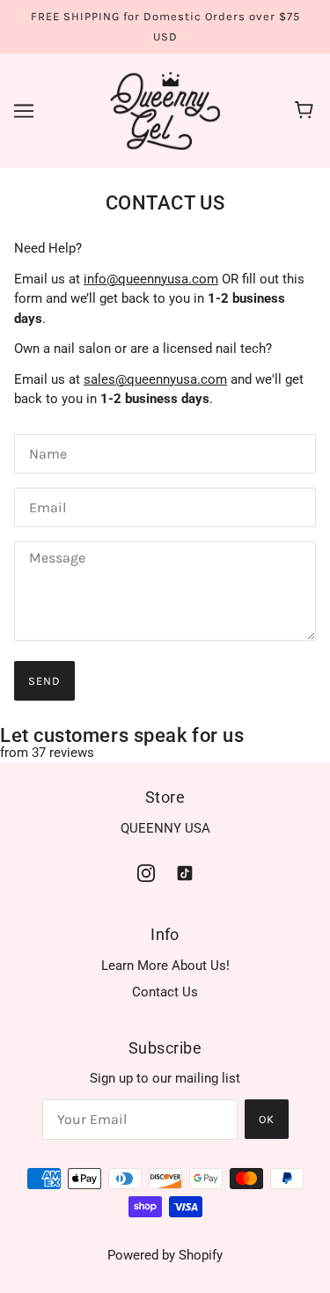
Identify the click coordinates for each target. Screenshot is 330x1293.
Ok (267, 1119)
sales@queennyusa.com (155, 379)
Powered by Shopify (165, 1255)
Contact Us (165, 992)
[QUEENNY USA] (165, 110)
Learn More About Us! (165, 965)
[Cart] (306, 111)
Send (44, 680)
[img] (146, 872)
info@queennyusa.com (151, 279)
